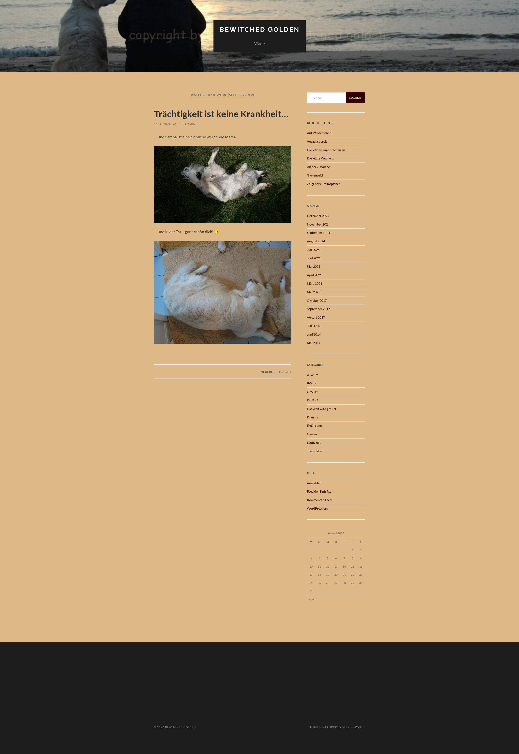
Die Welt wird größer (321, 409)
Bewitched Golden (260, 29)
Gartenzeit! (315, 175)
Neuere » (276, 371)
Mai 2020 (313, 292)
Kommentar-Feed (319, 500)
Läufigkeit (314, 442)
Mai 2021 (313, 266)
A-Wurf (312, 375)
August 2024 (316, 241)
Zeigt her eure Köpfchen (324, 184)
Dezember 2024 (318, 216)
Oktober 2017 (317, 300)
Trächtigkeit (315, 451)
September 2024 (318, 232)
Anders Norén (338, 727)
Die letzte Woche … (320, 158)
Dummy (312, 417)
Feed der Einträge (319, 491)
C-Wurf (312, 392)
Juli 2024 (313, 249)
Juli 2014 (313, 326)
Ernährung (314, 425)
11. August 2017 (167, 124)
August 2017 (316, 317)
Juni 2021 (314, 258)
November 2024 (318, 224)
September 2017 (318, 309)
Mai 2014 (313, 343)
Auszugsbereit (317, 141)
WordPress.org (317, 508)
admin (190, 124)
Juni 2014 (314, 334)
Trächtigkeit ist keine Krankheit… (221, 113)
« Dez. (312, 599)
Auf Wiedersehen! (319, 133)
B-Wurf (312, 383)
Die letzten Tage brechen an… (327, 150)
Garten (312, 434)
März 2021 (314, 283)
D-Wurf (312, 400)
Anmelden (314, 483)
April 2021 (314, 275)
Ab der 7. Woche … (320, 167)
